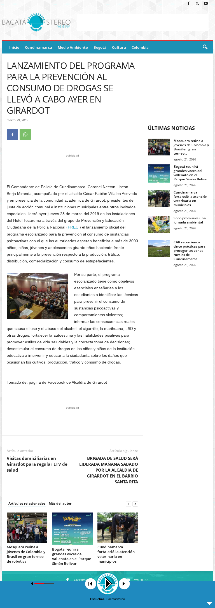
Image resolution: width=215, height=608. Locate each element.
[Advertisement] (142, 22)
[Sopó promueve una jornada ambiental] (159, 224)
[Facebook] (188, 4)
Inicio (14, 47)
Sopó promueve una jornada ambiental (190, 220)
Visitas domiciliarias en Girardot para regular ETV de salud (37, 464)
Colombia (140, 47)
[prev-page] (128, 504)
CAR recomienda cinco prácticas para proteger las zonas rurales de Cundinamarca (189, 250)
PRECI (74, 227)
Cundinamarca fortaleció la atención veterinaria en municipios (116, 554)
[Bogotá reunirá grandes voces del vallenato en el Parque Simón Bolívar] (72, 529)
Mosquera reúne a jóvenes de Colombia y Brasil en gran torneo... (191, 147)
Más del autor (60, 503)
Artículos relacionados (26, 503)
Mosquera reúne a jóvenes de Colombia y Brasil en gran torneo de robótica (26, 554)
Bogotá (100, 47)
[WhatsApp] (25, 134)
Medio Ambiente (73, 47)
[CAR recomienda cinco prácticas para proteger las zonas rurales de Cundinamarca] (159, 248)
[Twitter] (197, 4)
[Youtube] (205, 4)
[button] (205, 47)
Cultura (119, 47)
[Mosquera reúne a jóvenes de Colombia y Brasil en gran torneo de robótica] (27, 528)
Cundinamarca (38, 47)
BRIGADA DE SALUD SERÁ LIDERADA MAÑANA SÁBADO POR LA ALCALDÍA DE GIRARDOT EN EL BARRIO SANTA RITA (108, 469)
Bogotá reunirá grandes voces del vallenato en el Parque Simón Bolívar (71, 556)
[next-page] (135, 504)
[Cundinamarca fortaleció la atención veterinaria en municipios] (117, 528)
